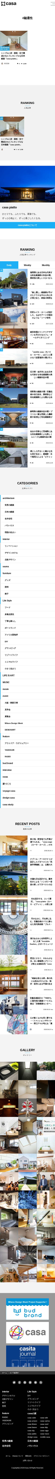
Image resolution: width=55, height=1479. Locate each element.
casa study (8, 804)
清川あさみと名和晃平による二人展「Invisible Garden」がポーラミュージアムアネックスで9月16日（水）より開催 (41, 941)
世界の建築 (9, 505)
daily (9, 265)
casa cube (32, 1418)
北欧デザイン (10, 560)
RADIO (8, 757)
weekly (27, 265)
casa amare (32, 1421)
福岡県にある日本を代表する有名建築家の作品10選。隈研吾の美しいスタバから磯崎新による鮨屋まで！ (41, 275)
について (27, 225)
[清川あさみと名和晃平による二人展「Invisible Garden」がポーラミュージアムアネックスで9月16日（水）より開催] (14, 945)
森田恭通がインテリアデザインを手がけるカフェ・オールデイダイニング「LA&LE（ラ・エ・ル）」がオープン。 (41, 335)
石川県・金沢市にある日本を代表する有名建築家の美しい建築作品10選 (41, 374)
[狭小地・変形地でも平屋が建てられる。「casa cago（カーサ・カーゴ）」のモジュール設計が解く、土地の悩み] (14, 845)
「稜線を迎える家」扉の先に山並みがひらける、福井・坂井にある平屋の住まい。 (41, 981)
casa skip (44, 1427)
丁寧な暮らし (10, 621)
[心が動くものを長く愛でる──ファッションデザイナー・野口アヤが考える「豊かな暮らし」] (14, 1024)
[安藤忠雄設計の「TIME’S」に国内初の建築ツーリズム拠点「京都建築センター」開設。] (14, 1004)
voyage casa (9, 791)
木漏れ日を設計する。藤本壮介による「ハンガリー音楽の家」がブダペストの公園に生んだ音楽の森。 (41, 882)
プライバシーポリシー (41, 1456)
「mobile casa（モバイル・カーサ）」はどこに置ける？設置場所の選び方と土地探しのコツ (41, 355)
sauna (6, 566)
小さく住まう (10, 669)
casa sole (44, 1418)
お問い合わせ (27, 1460)
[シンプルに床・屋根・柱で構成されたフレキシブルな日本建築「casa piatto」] (14, 41)
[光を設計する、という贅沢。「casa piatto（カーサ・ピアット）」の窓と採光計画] (14, 905)
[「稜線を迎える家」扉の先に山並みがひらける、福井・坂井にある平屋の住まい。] (14, 985)
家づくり (7, 784)
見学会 (7, 710)
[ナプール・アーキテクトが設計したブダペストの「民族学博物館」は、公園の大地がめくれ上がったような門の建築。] (14, 865)
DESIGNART (10, 730)
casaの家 (32, 1413)
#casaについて (18, 1456)
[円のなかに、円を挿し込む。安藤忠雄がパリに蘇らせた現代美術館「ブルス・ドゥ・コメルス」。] (14, 925)
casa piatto (9, 207)
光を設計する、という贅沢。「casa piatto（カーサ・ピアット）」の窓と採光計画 (41, 902)
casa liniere (32, 1424)
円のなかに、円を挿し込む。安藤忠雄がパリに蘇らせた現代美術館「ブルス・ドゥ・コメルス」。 (41, 922)
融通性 (28, 18)
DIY (6, 641)
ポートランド (10, 628)
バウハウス (9, 525)
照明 (7, 587)
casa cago (44, 1430)
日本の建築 (9, 512)
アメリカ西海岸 (11, 635)
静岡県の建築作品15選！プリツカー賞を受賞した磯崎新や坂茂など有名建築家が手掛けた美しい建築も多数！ (41, 414)
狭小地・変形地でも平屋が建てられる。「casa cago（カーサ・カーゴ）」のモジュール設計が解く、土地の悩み (41, 842)
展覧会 (7, 716)
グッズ (7, 580)
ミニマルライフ (11, 662)
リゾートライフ (11, 655)
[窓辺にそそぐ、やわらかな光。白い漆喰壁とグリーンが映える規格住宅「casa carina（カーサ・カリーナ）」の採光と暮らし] (14, 965)
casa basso (32, 1427)
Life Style (7, 601)
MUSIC (6, 682)
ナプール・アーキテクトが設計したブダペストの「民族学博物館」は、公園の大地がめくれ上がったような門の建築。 (41, 862)
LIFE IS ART (8, 675)
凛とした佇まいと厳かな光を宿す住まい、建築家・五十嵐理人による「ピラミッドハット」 (41, 454)
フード (7, 607)
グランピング (10, 648)
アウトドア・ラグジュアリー (17, 743)
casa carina (45, 1421)
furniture (7, 573)
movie (6, 689)
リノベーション (11, 546)
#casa (26, 1468)
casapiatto (5, 47)
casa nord (44, 1424)
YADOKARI (9, 750)
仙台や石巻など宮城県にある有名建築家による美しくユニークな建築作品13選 (41, 434)
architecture (8, 498)
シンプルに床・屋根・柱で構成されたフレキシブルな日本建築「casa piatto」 (13, 56)
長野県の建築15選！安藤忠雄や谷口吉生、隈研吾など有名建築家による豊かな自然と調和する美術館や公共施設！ (41, 394)
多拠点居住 (9, 614)
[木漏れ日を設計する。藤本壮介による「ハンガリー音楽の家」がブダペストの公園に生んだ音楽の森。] (14, 885)
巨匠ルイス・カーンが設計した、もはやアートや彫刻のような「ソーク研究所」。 (41, 315)
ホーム (8, 1456)
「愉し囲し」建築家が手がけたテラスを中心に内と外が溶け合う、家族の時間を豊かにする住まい (41, 295)
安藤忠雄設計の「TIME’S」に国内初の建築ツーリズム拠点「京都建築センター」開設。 (41, 1001)
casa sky (31, 1430)
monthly (46, 265)
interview (7, 770)
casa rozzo (44, 1434)
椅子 (7, 594)
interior (6, 539)
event (5, 696)
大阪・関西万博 (11, 703)
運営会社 (28, 1456)
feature (6, 736)
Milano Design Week (14, 723)
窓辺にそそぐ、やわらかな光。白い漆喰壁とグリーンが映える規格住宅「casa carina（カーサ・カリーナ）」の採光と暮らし (41, 961)
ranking (27, 105)
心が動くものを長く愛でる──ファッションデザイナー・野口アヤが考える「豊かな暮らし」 (41, 1021)
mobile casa (45, 1437)
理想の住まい (10, 532)
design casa (9, 798)
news (5, 777)
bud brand (8, 763)
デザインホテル (11, 553)
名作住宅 (8, 519)
